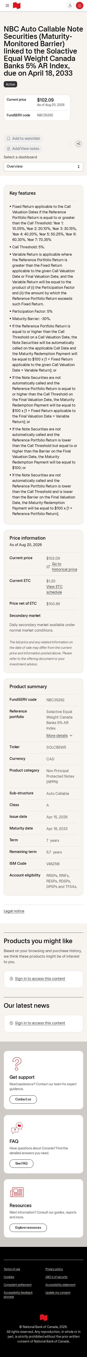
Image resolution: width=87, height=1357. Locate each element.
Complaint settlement (18, 1285)
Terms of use (12, 1269)
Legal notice (14, 911)
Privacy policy (54, 1269)
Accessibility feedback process (18, 1294)
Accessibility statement (60, 1285)
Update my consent (57, 1292)
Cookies (9, 1277)
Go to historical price (64, 566)
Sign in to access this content (40, 979)
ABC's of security (56, 1277)
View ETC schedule (54, 589)
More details (57, 736)
